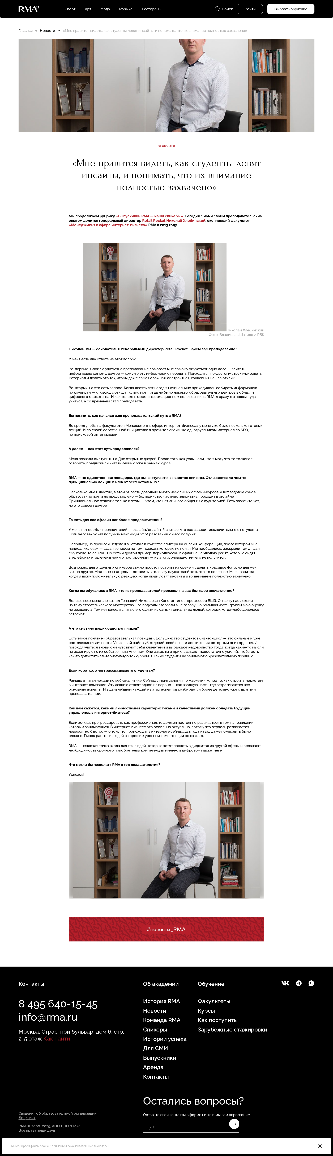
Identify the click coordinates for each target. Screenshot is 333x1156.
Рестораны (151, 9)
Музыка (126, 9)
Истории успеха (165, 1039)
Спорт (70, 9)
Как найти (56, 1038)
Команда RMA (162, 1020)
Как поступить (217, 1020)
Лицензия (27, 1118)
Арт (88, 9)
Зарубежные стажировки (232, 1029)
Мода (105, 9)
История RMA (161, 1001)
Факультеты (214, 1001)
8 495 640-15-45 (58, 1003)
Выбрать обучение (290, 9)
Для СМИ (155, 1048)
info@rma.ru (48, 1017)
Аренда (153, 1067)
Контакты (156, 1076)
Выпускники (159, 1058)
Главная (26, 30)
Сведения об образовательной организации (58, 1113)
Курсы (206, 1010)
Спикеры (155, 1029)
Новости (47, 30)
